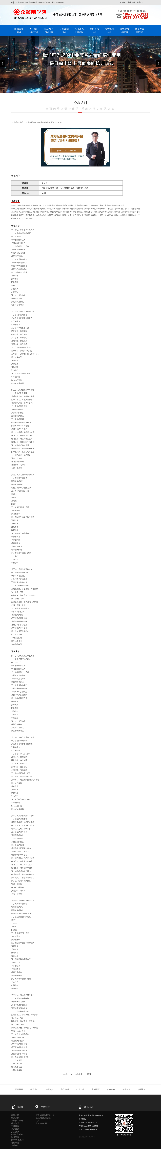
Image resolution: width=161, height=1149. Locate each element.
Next (158, 63)
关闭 (88, 1074)
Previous (2, 63)
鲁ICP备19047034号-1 (87, 1137)
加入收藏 (131, 2)
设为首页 (123, 2)
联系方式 (140, 2)
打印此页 (78, 1074)
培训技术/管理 (17, 122)
